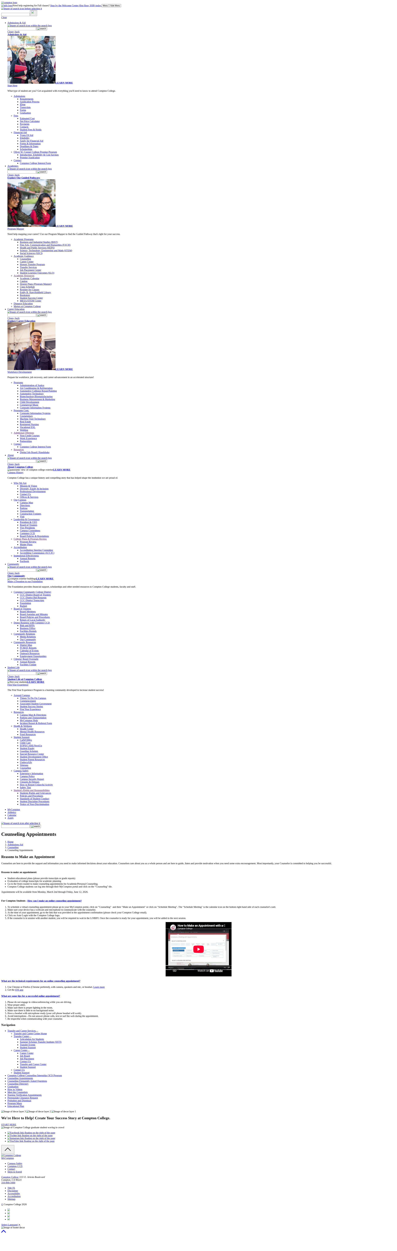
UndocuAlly (26, 762)
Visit (22, 516)
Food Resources (28, 734)
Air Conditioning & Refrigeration (36, 388)
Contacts (24, 127)
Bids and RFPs (27, 625)
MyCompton (13, 809)
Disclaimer (12, 1190)
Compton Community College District (32, 592)
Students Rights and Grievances (35, 793)
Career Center (26, 261)
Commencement (28, 701)
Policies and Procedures (31, 796)
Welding (24, 430)
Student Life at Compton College (24, 679)
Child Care (25, 742)
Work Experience (28, 438)
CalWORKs (26, 740)
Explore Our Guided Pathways (23, 177)
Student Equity (27, 748)
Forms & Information (30, 143)
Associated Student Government (35, 703)
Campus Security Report (32, 779)
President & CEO (28, 522)
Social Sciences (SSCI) (31, 253)
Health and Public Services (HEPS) (37, 247)
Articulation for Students (32, 1039)
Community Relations (24, 634)
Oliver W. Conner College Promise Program (35, 152)
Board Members (28, 611)
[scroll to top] (3, 1232)
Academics (12, 166)
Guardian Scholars (29, 751)
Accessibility (13, 1193)
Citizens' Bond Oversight (26, 659)
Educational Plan (15, 1106)
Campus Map (26, 502)
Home (10, 841)
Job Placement (27, 1058)
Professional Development (33, 491)
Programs (18, 382)
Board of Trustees (28, 525)
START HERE (8, 1124)
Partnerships (26, 441)
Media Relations (28, 636)
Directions (25, 505)
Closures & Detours (29, 782)
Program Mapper (15, 228)
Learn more (99, 987)
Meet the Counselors (17, 1092)
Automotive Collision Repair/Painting (38, 391)
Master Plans (26, 544)
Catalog (23, 281)
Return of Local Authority (32, 620)
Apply (10, 818)
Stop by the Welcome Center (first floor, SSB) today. (76, 5)
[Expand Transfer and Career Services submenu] (37, 1031)
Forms (23, 110)
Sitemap (11, 1199)
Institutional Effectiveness (26, 555)
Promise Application (30, 157)
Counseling (25, 259)
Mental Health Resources (32, 731)
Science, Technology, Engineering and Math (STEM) (46, 250)
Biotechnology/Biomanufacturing (36, 396)
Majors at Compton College (27, 306)
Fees (16, 115)
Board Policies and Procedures (35, 617)
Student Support (21, 737)
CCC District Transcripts (32, 600)
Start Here (12, 85)
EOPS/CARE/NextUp (31, 745)
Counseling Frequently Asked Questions (27, 1081)
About (10, 455)
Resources (19, 449)
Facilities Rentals (28, 631)
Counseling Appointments (20, 1078)
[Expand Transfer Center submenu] (30, 1037)
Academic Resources (24, 275)
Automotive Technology (32, 393)
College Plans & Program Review (30, 539)
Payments (24, 124)
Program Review (28, 541)
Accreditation (20, 547)
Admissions (19, 96)
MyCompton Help (29, 720)
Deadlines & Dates (29, 146)
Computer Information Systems (35, 407)
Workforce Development (19, 372)
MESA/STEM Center (30, 300)
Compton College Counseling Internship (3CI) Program (34, 1075)
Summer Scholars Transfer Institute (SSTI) (40, 1042)
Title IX (11, 1188)
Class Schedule (27, 286)
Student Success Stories (31, 706)
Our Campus (20, 500)
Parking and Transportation (33, 717)
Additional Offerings (24, 432)
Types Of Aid (26, 135)
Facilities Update (28, 664)
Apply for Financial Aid (31, 140)
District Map (26, 645)
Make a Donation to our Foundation (25, 581)
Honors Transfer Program (32, 264)
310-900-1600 (8, 1182)
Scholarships (26, 149)
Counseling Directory (18, 1084)
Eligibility (24, 138)
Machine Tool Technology (33, 419)
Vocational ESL (27, 427)
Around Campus (22, 695)
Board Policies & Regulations (34, 536)
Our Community (16, 576)
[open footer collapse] (7, 1149)
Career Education (16, 309)
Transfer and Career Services (21, 1030)
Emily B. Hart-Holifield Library (35, 292)
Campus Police (27, 776)
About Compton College (20, 467)
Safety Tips (25, 787)
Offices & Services (29, 497)
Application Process (29, 101)
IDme (22, 104)
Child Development (29, 402)
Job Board (25, 1056)
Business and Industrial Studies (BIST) (39, 242)
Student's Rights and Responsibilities (32, 790)
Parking (23, 508)
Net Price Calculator (30, 121)
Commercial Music (29, 405)
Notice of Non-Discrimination (34, 804)
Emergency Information (31, 773)
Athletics (11, 812)
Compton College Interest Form (35, 163)
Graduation (25, 113)
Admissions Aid (15, 844)
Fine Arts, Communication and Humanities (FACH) (45, 245)
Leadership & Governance (27, 519)
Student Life (13, 667)
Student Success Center (31, 298)
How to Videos (14, 1089)
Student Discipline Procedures (34, 801)
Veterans (24, 765)
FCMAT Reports (28, 648)
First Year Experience (17, 684)
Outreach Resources (30, 653)
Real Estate (25, 421)
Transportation (27, 511)
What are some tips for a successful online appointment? (30, 996)
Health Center (26, 729)
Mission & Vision (28, 486)
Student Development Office (34, 756)
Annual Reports (27, 558)
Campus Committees (30, 530)
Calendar (11, 815)
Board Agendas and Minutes (34, 614)
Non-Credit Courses (30, 435)
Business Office (27, 628)
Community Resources (25, 642)
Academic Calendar (29, 278)
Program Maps (14, 1103)
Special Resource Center (32, 754)
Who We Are (20, 483)
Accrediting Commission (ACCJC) (37, 553)
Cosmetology (26, 416)
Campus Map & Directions (33, 715)
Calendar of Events (29, 650)
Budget (23, 606)
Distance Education (23, 303)
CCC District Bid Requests (33, 597)
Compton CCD (27, 533)
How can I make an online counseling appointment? (54, 900)
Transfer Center (21, 1036)
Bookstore (25, 295)
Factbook (24, 561)
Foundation (25, 603)
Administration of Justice (32, 385)
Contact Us (25, 494)
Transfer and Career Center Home (30, 1033)
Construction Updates (30, 513)
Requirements (26, 99)
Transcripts (25, 107)
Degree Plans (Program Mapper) (36, 284)
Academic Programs (23, 239)
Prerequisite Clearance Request (22, 1097)
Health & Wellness (23, 726)
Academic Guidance (24, 256)
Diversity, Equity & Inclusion (34, 488)
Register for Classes (29, 289)
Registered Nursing (29, 424)
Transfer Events (27, 1044)
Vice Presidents (27, 527)
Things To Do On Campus (33, 698)
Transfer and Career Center (33, 1064)
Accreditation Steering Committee (36, 550)
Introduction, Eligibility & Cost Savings (39, 154)
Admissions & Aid (16, 22)
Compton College (10, 1177)
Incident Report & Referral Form (36, 723)
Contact (17, 160)
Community (13, 564)
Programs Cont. (21, 410)
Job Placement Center (30, 270)
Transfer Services (28, 267)
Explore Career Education (21, 321)
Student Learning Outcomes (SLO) (37, 273)
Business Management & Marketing (37, 399)
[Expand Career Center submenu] (28, 1051)
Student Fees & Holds (30, 129)
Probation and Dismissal (19, 1100)
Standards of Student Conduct (34, 798)
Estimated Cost (27, 118)
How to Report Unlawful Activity (36, 784)
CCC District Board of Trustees (35, 594)
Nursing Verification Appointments (24, 1095)
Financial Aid (20, 132)
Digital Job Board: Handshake (34, 452)
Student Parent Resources (32, 759)
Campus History (15, 472)
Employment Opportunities (33, 656)
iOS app (19, 989)
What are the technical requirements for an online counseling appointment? (40, 981)
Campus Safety (21, 770)
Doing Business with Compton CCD (32, 622)
